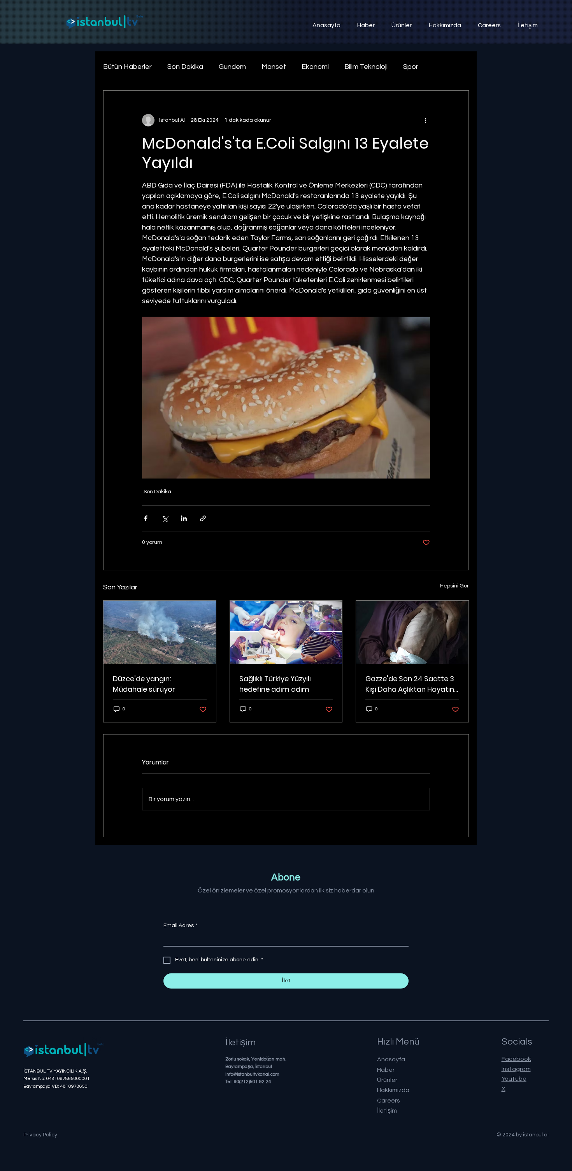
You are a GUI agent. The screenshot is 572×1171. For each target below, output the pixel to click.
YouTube (514, 1079)
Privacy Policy (40, 1135)
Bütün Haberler (127, 66)
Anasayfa (391, 1059)
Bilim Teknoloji (366, 66)
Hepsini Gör (454, 586)
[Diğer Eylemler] (425, 120)
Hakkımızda (393, 1090)
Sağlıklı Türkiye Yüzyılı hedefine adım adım (275, 684)
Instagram (516, 1069)
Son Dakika (185, 66)
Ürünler (387, 1080)
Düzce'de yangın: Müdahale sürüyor (144, 684)
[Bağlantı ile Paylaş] (203, 518)
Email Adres (180, 925)
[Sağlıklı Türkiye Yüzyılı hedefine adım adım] (286, 632)
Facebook (516, 1059)
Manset (273, 66)
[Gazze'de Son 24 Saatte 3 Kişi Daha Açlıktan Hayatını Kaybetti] (412, 632)
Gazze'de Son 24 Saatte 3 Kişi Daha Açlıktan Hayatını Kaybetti (410, 684)
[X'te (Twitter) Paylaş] (164, 518)
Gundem (232, 66)
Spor (410, 66)
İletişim (387, 1111)
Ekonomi (315, 66)
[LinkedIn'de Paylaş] (184, 518)
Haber (386, 1070)
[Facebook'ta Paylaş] (145, 518)
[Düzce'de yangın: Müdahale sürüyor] (160, 632)
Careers (388, 1100)
